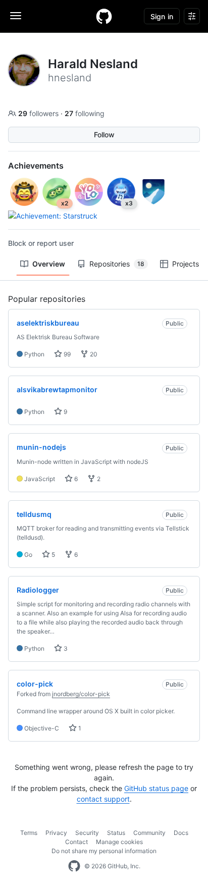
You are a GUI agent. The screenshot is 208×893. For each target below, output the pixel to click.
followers (39, 113)
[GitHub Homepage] (74, 866)
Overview (48, 263)
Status (116, 832)
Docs (181, 832)
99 (66, 354)
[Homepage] (104, 16)
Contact (76, 842)
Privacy (56, 832)
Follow (104, 134)
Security (87, 832)
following (85, 113)
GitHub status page (156, 788)
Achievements (36, 166)
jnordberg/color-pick (81, 694)
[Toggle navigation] (15, 15)
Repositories (116, 263)
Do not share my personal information (104, 851)
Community (149, 832)
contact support (103, 799)
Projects (185, 263)
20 (92, 354)
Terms (28, 832)
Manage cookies (119, 842)
